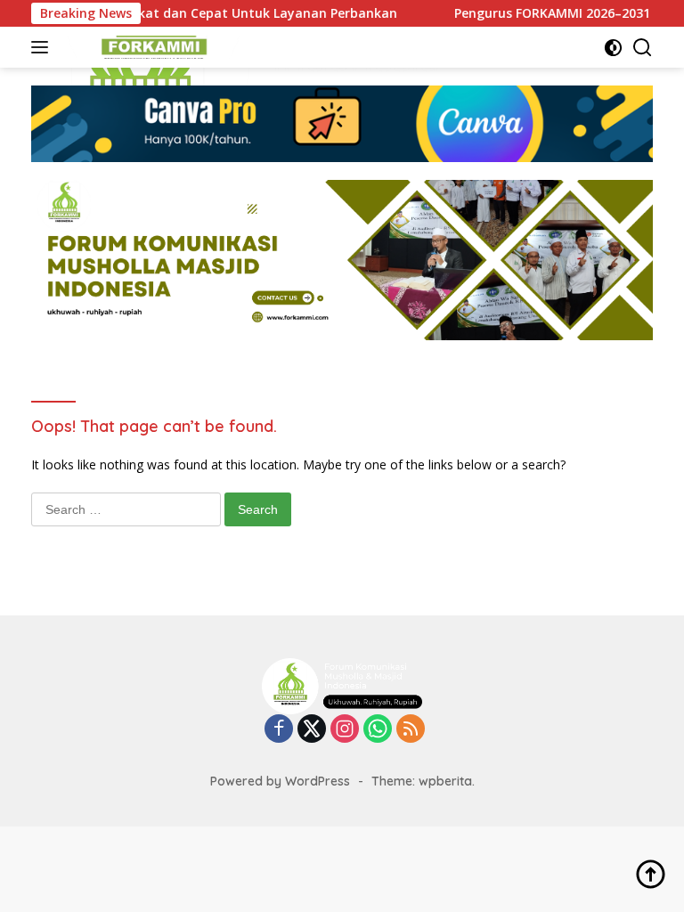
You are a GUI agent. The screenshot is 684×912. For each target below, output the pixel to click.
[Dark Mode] (613, 47)
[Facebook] (279, 729)
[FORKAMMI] (151, 47)
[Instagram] (344, 729)
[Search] (642, 47)
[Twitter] (311, 729)
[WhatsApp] (377, 729)
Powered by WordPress (280, 781)
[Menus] (43, 47)
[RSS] (410, 729)
